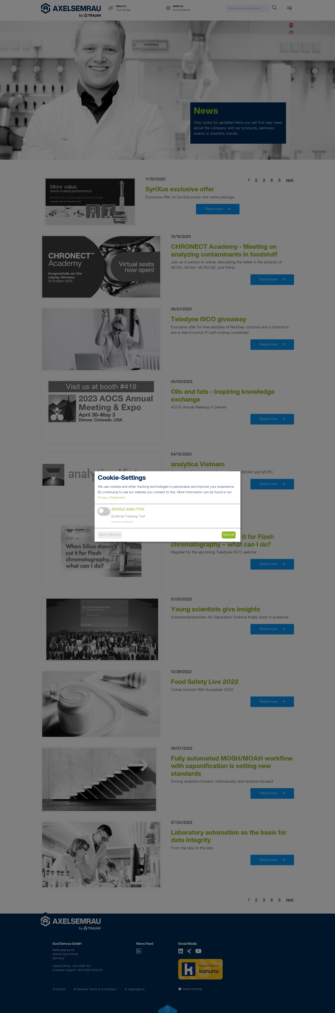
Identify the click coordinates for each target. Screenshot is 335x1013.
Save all (228, 534)
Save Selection (110, 534)
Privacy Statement (111, 498)
